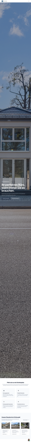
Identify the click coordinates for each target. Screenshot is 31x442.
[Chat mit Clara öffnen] (29, 440)
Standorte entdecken (6, 198)
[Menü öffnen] (28, 1)
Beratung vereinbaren (15, 198)
